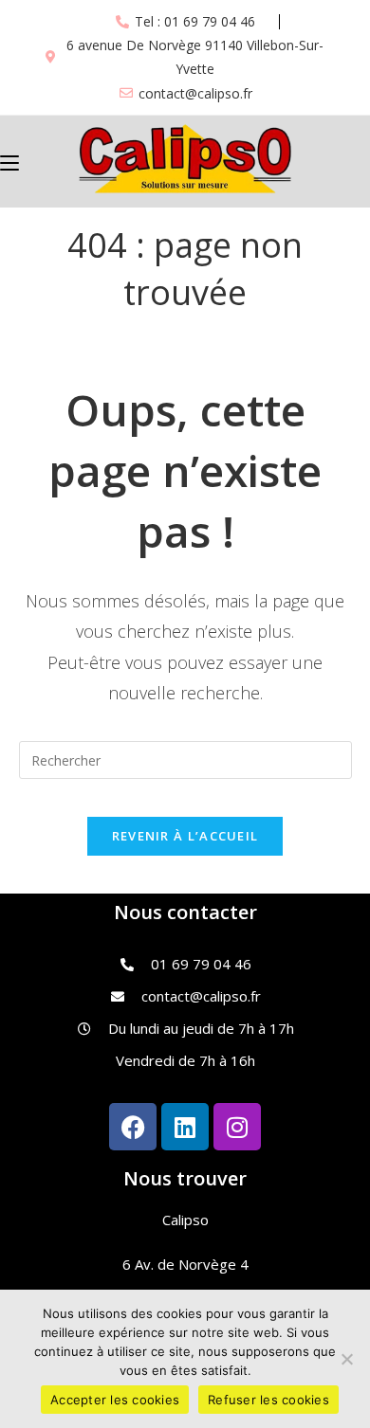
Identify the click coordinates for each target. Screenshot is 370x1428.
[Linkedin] (185, 1126)
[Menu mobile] (9, 161)
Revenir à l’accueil (185, 835)
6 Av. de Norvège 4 (185, 1264)
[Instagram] (237, 1126)
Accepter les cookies (114, 1399)
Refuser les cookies (268, 1399)
